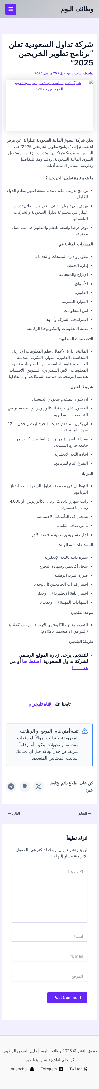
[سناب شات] (25, 786)
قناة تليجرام (40, 704)
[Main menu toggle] (10, 9)
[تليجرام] (11, 786)
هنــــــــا (80, 667)
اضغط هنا (31, 661)
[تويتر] (38, 786)
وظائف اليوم (77, 9)
